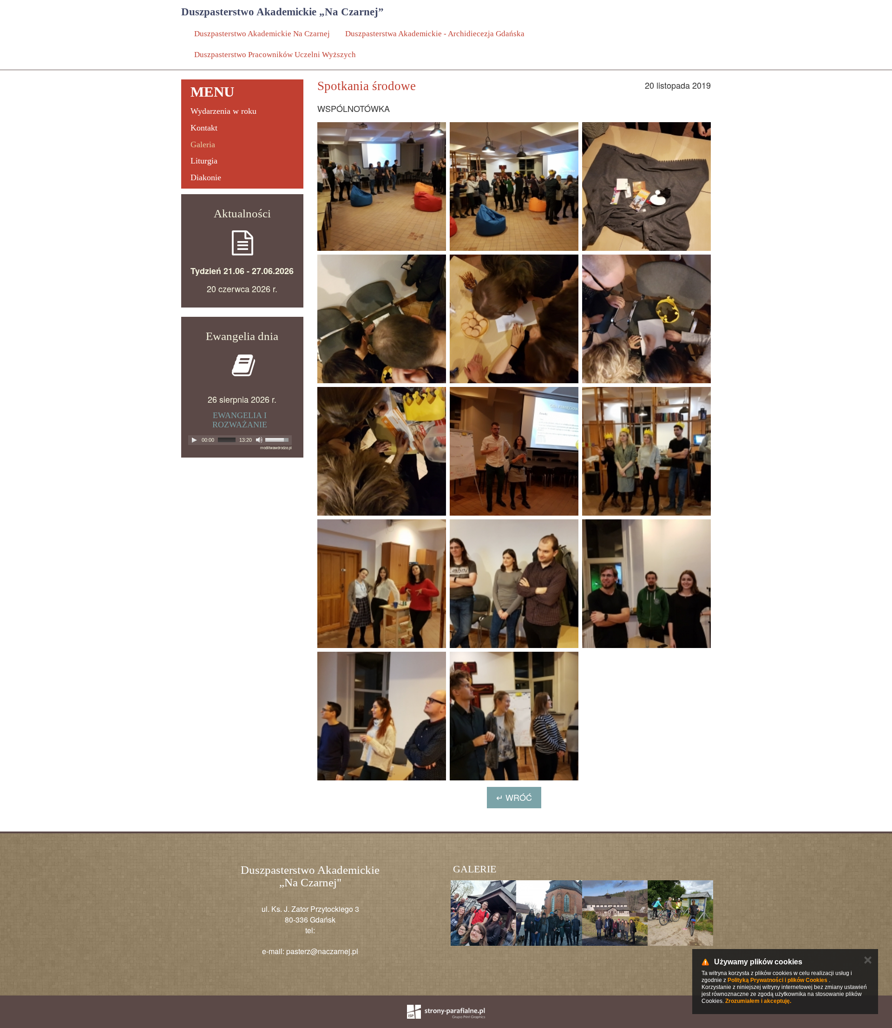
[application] (240, 440)
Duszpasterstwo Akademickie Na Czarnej (262, 33)
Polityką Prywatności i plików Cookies (777, 980)
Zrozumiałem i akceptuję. (758, 1001)
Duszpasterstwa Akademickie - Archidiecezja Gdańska (435, 33)
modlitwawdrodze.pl (276, 447)
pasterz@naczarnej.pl (322, 951)
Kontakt (203, 127)
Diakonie (205, 177)
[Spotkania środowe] (381, 186)
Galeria (202, 144)
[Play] (194, 440)
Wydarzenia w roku (223, 111)
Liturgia (203, 160)
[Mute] (259, 440)
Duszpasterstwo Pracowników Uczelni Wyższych (275, 54)
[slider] (278, 440)
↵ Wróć (514, 797)
